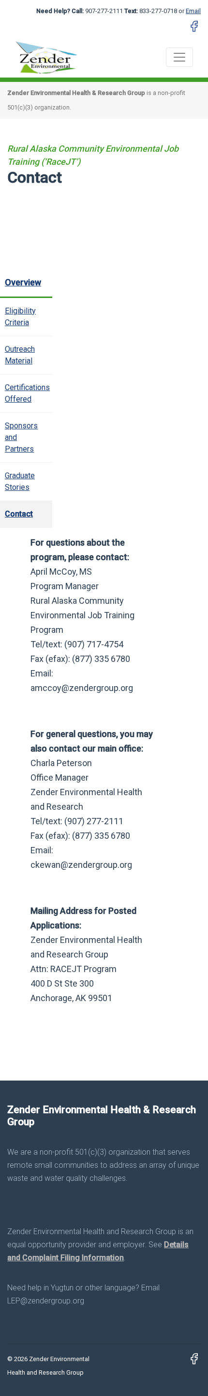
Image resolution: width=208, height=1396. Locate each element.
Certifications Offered (27, 393)
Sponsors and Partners (21, 437)
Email (193, 11)
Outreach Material (20, 355)
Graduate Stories (20, 481)
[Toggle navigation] (179, 57)
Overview (23, 282)
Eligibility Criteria (20, 316)
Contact (19, 513)
